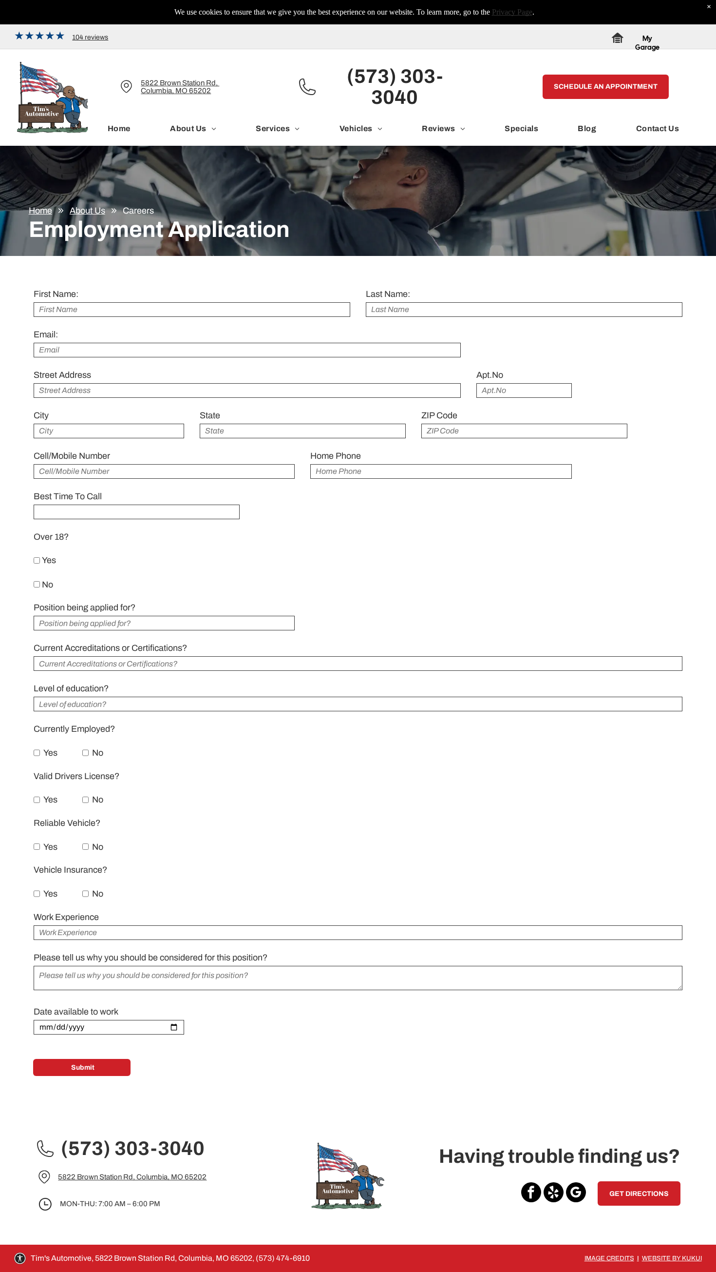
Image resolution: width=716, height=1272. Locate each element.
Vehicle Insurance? (70, 870)
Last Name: (388, 294)
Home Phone (335, 456)
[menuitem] (119, 128)
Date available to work (76, 1012)
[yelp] (554, 1193)
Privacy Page (512, 12)
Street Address (62, 375)
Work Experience (66, 917)
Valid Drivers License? (76, 776)
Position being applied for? (84, 607)
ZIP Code (439, 415)
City (41, 415)
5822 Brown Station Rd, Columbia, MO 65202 (180, 87)
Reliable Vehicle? (67, 823)
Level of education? (71, 688)
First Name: (56, 294)
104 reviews (90, 37)
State (210, 415)
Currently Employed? (74, 729)
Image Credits (609, 1258)
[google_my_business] (576, 1193)
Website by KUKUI (672, 1258)
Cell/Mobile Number (72, 456)
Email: (46, 334)
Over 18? (51, 537)
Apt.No (489, 375)
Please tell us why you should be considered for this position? (150, 957)
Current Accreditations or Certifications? (110, 648)
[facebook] (531, 1193)
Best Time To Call (68, 496)
